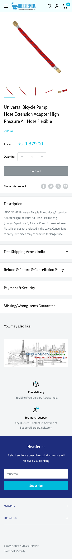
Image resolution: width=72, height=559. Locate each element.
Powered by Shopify (14, 551)
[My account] (57, 6)
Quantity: (9, 156)
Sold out (36, 171)
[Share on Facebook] (43, 186)
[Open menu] (6, 6)
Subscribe (36, 485)
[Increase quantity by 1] (42, 157)
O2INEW (8, 131)
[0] (65, 6)
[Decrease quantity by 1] (22, 157)
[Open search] (50, 6)
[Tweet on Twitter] (58, 186)
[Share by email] (65, 186)
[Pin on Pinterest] (51, 186)
